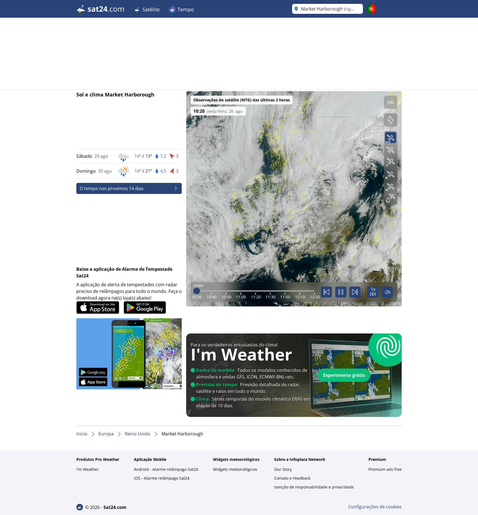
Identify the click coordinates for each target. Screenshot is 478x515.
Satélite (150, 9)
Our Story (283, 469)
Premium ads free (385, 469)
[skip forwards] (354, 292)
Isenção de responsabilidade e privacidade (314, 487)
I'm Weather (87, 469)
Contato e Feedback (292, 478)
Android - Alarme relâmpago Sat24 (166, 469)
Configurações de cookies (375, 507)
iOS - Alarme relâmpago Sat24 (161, 478)
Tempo (185, 9)
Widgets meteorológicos (235, 469)
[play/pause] (340, 292)
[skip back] (326, 292)
